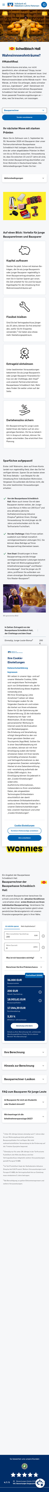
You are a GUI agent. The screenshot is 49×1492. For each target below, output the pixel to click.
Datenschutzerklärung (17, 668)
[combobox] (24, 110)
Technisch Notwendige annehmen (24, 831)
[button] (24, 178)
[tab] (12, 926)
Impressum (12, 672)
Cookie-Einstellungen (24, 825)
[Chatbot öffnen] (40, 1483)
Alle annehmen (24, 838)
